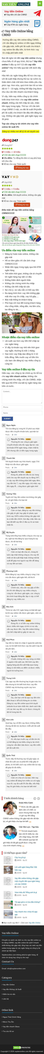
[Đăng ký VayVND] (22, 177)
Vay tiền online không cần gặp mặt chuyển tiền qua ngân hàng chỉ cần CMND (27, 881)
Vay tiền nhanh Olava (11, 1027)
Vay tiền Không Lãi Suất (12, 989)
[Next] (38, 799)
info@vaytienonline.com (16, 969)
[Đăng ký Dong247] (22, 140)
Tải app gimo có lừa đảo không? (27, 902)
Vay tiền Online (34, 923)
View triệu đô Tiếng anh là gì (26, 892)
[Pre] (35, 799)
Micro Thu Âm (8, 1022)
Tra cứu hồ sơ (8, 1031)
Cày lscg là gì (20, 857)
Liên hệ (6, 999)
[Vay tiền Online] (19, 3)
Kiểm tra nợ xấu (9, 994)
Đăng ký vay (23, 168)
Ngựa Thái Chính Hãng (12, 1017)
